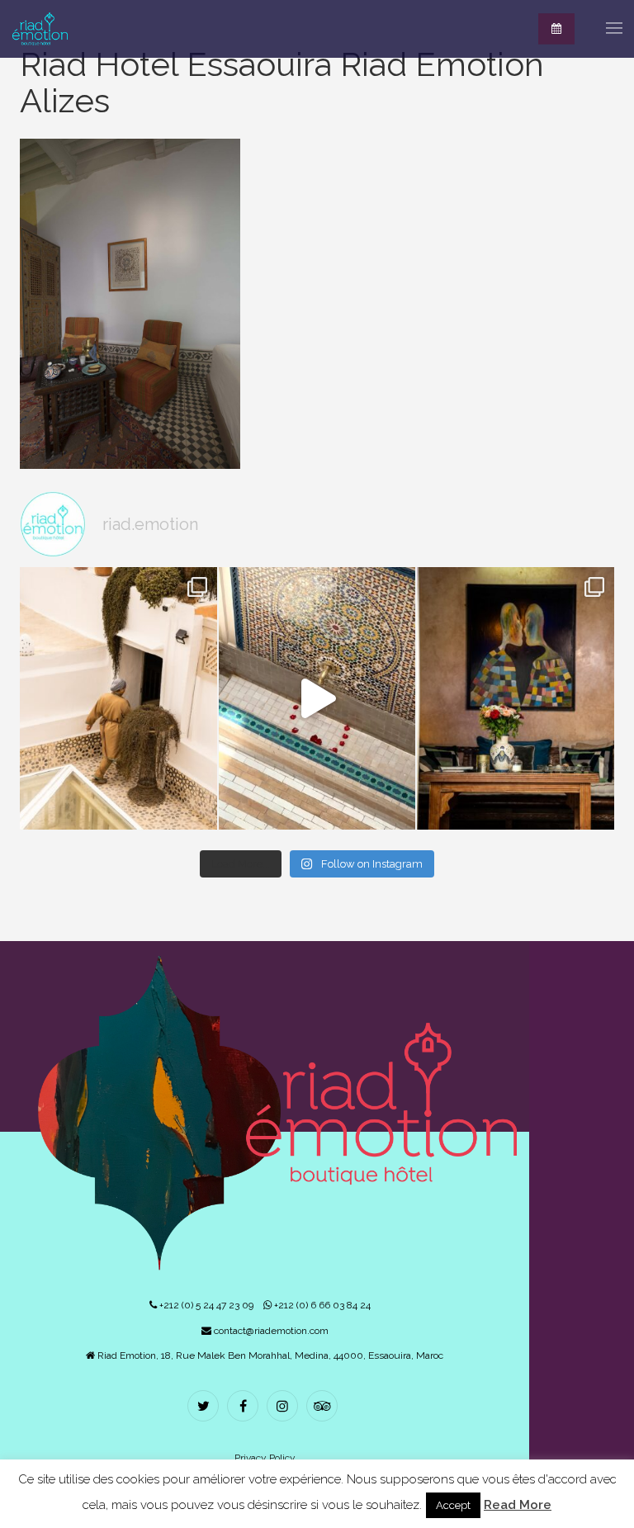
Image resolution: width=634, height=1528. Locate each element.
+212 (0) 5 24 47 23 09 (205, 1305)
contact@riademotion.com (270, 1330)
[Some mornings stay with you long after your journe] (118, 698)
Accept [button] (453, 1505)
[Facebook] (245, 1407)
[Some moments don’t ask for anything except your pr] (515, 698)
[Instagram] (284, 1407)
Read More (517, 1504)
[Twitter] (205, 1407)
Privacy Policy (265, 1458)
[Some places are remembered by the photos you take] (317, 698)
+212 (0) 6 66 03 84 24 (321, 1305)
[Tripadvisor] (324, 1407)
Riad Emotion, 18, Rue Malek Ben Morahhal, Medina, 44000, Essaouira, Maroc (269, 1355)
